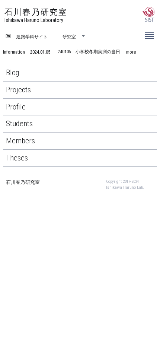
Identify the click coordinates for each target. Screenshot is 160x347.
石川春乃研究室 (23, 182)
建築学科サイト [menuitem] (32, 36)
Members (20, 140)
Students (19, 123)
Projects (18, 89)
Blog (12, 72)
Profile (16, 106)
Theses (17, 157)
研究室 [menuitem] (69, 36)
